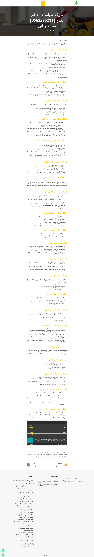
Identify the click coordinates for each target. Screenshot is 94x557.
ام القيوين (38, 3)
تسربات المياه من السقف (25, 488)
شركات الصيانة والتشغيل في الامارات (52, 409)
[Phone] (3, 550)
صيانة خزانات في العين (58, 359)
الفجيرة (48, 3)
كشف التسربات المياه (24, 540)
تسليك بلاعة (19, 528)
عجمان (25, 3)
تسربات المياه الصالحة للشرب (20, 482)
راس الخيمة (31, 3)
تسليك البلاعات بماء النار (27, 501)
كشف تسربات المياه (18, 540)
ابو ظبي (62, 3)
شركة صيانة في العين (58, 258)
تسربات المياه (31, 482)
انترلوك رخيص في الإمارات (28, 480)
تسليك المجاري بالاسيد (21, 506)
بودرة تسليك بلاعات (17, 480)
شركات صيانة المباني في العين (55, 177)
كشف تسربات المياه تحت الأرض (28, 543)
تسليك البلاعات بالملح (27, 499)
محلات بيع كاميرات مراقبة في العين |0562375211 (48, 481)
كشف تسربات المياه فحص (28, 545)
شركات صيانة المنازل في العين (55, 82)
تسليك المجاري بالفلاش (26, 515)
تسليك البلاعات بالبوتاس (27, 497)
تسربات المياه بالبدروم (29, 483)
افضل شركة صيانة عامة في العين (54, 389)
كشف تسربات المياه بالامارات (28, 541)
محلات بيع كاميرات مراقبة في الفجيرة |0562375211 (48, 480)
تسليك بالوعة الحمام (31, 523)
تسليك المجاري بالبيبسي (20, 507)
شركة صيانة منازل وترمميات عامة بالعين (51, 140)
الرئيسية (68, 3)
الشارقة (53, 3)
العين (43, 3)
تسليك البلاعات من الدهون (26, 503)
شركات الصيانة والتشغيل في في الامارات (60, 454)
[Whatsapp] (3, 554)
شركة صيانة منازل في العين (56, 309)
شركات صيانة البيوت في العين (55, 230)
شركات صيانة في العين (58, 275)
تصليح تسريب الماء (29, 530)
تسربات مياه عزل (31, 490)
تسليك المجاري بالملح (27, 517)
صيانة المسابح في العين (58, 346)
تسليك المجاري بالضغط (26, 512)
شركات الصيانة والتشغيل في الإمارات (26, 532)
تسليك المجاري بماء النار (28, 519)
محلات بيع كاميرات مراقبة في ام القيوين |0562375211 (48, 482)
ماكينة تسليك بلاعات (28, 547)
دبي (58, 3)
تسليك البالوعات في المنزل (26, 492)
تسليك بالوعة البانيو (16, 521)
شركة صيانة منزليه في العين (56, 294)
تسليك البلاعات (29, 495)
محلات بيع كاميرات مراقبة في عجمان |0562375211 (48, 485)
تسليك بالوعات (20, 519)
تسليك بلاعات (24, 523)
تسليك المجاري (31, 506)
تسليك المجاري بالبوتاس (29, 507)
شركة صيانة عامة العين (58, 243)
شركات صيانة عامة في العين (56, 100)
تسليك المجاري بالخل (27, 510)
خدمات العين (41, 30)
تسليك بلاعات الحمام (28, 526)
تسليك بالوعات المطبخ (27, 521)
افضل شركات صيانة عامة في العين (53, 325)
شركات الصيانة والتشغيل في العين (53, 191)
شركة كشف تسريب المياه (30, 540)
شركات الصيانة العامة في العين (55, 161)
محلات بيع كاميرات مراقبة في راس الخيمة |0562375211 (47, 484)
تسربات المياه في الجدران (25, 486)
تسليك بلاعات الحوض (27, 528)
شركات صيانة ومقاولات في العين (54, 119)
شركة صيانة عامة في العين (56, 49)
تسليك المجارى (15, 503)
